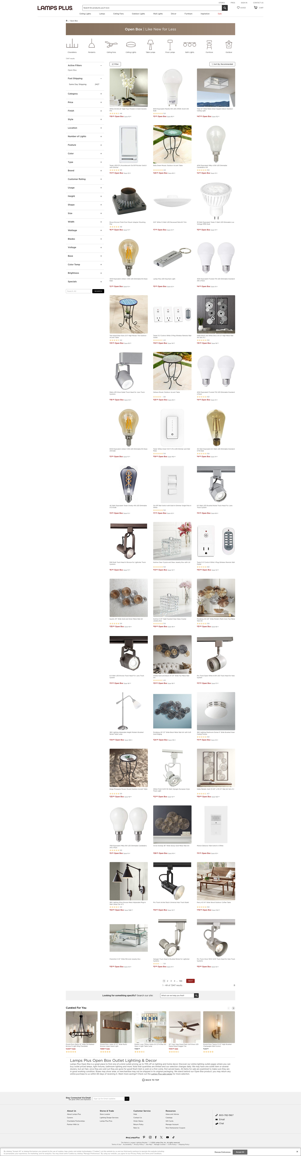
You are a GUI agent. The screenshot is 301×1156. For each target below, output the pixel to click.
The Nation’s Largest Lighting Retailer (134, 1143)
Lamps (102, 13)
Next (190, 981)
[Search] (225, 8)
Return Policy (138, 1124)
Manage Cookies (160, 1144)
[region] (150, 1152)
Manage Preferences (223, 1152)
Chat (221, 1123)
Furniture (188, 13)
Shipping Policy (183, 1144)
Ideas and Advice (172, 1114)
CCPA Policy (172, 1144)
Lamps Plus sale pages (161, 1074)
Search (98, 291)
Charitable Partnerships (76, 1121)
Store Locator (105, 1114)
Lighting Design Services (109, 1118)
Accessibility (127, 1144)
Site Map (149, 1144)
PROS (233, 3)
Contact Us (258, 3)
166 (180, 981)
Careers (70, 1118)
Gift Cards (169, 1121)
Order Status (138, 1121)
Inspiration (205, 13)
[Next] (233, 1008)
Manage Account (172, 1124)
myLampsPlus (133, 1137)
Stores (222, 3)
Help (135, 1114)
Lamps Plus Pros (106, 1121)
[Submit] (127, 1099)
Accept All (240, 1152)
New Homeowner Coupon (175, 1128)
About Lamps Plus (74, 1114)
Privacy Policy (139, 1144)
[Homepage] (66, 21)
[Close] (297, 1151)
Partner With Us (73, 1124)
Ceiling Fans (118, 13)
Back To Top (152, 1080)
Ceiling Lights (85, 13)
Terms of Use (116, 1144)
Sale (220, 13)
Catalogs (169, 1118)
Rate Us (136, 1128)
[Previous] (228, 1008)
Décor (173, 13)
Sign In (244, 3)
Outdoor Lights (138, 13)
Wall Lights (158, 13)
